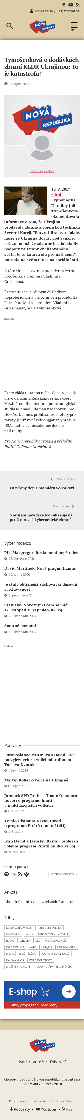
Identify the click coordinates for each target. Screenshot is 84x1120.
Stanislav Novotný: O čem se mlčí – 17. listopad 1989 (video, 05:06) (38, 607)
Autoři (38, 1061)
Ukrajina (46, 947)
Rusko (10, 940)
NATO (33, 947)
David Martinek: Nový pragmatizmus (40, 568)
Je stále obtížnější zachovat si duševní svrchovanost (40, 587)
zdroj (56, 194)
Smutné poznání (20, 625)
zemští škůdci (27, 953)
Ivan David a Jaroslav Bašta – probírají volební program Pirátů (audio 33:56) (41, 843)
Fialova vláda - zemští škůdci (54, 966)
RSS (69, 1109)
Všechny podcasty (64, 874)
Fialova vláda (15, 960)
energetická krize (50, 927)
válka (29, 934)
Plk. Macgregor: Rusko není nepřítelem (42, 552)
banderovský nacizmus (53, 934)
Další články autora (42, 171)
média (10, 953)
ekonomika (13, 934)
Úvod (21, 1061)
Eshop (56, 1061)
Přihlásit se (44, 11)
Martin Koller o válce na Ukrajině (36, 780)
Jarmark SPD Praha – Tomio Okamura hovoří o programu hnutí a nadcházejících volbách (40, 800)
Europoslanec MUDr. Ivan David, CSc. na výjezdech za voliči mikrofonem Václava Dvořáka (39, 759)
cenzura (24, 940)
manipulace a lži (55, 940)
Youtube (48, 1109)
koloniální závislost (20, 927)
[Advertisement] (42, 353)
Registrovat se (68, 11)
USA (37, 940)
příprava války (66, 947)
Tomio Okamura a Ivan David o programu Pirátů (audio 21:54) (35, 823)
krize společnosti (40, 960)
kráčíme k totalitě (18, 966)
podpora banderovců (55, 953)
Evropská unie (15, 947)
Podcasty (21, 1109)
